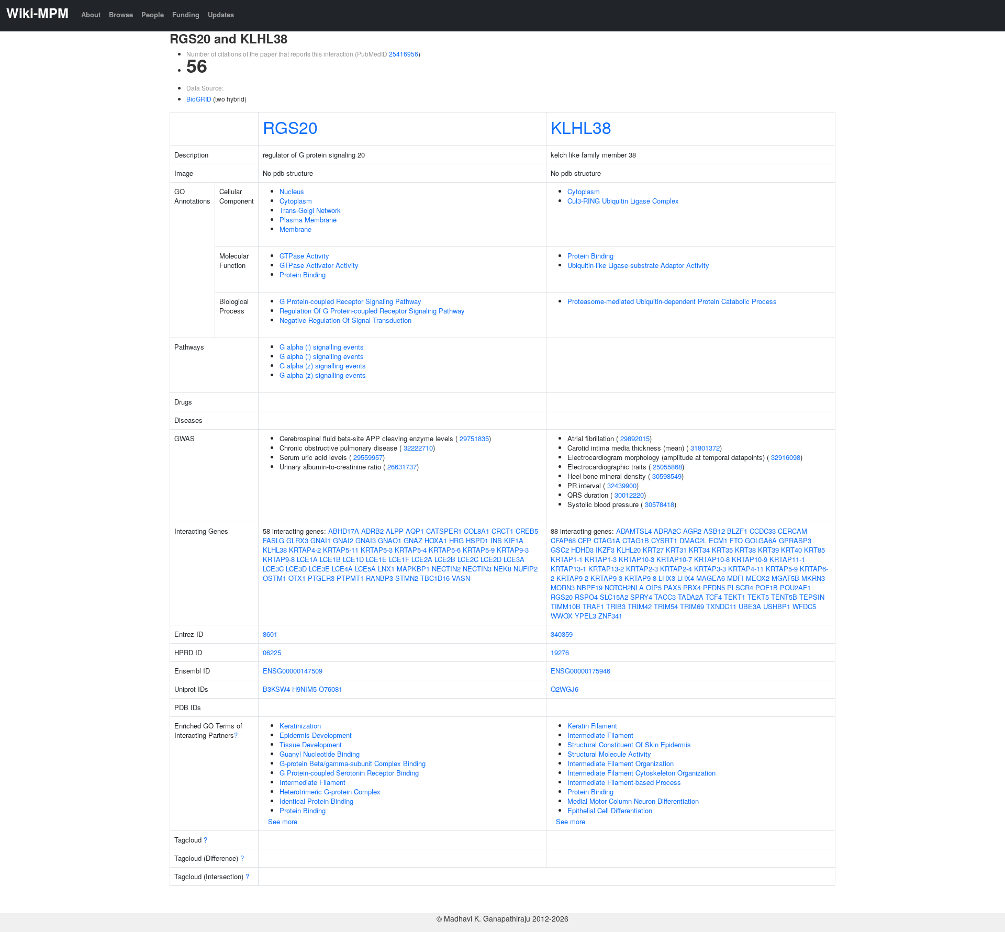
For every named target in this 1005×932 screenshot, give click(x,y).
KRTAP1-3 (601, 559)
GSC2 (560, 550)
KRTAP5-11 (341, 550)
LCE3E (319, 569)
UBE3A (750, 606)
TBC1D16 (435, 578)
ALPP (395, 531)
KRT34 (699, 550)
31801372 (705, 448)
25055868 (667, 466)
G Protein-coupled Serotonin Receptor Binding (349, 773)
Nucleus (292, 191)
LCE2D (491, 559)
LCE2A (421, 559)
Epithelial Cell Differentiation (609, 810)
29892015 (635, 438)
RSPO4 (586, 597)
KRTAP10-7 (674, 559)
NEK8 (502, 569)
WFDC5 (804, 606)
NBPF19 (589, 587)
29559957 (368, 457)
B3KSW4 (276, 689)
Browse (121, 14)
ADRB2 (372, 531)
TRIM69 (692, 606)
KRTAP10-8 (712, 559)
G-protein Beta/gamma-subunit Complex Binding (353, 763)
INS (496, 540)
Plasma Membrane (308, 219)
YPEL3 (585, 616)
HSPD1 (477, 540)
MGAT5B (785, 578)
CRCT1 (502, 531)
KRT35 (722, 550)
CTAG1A (607, 540)
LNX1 (386, 569)
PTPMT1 (350, 578)
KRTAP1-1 (567, 559)
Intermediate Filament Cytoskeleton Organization (641, 773)
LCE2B (444, 559)
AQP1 (415, 531)
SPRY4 (641, 597)
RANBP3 (379, 578)
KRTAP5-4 (411, 550)
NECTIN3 (477, 569)
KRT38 (745, 550)
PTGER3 (321, 578)
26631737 (402, 466)
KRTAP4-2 (305, 550)
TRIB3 (616, 606)
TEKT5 (758, 597)
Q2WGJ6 (564, 689)
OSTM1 (274, 578)
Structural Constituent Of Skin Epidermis (629, 744)
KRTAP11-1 (787, 559)
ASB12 (714, 531)
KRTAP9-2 (572, 578)
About (90, 14)
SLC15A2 (614, 597)
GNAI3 (365, 540)
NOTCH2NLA (624, 587)
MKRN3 (813, 578)
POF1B (766, 587)
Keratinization (300, 726)
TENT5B (784, 597)
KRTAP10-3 (636, 559)
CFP (584, 540)
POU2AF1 (795, 587)
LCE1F (399, 559)
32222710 (418, 448)
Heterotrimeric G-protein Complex (330, 791)
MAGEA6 (710, 578)
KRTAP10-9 (749, 559)
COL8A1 (476, 531)
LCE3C (273, 569)
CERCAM (792, 531)
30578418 (659, 504)
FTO (736, 540)
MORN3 (563, 587)
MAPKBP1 (413, 569)
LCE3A (514, 559)
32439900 (621, 485)
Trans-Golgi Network (310, 210)
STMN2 (406, 578)
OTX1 (297, 578)
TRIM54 (666, 606)
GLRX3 (297, 540)
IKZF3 (605, 550)
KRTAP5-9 (479, 550)
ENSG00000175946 (580, 671)
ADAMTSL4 (634, 531)
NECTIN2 (446, 569)
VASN (461, 578)
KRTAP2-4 (676, 569)
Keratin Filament (592, 726)
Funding (185, 14)
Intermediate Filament (312, 782)
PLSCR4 (740, 587)
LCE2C (467, 559)
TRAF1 (593, 606)
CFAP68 (563, 540)
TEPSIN (811, 597)
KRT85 (814, 550)
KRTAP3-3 (710, 569)
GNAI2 (343, 540)
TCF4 (714, 597)
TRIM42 (640, 606)
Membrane (295, 229)
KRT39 (768, 550)
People (152, 14)
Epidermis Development (316, 735)
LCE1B (330, 559)
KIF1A (513, 540)
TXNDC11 (721, 606)
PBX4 (692, 587)
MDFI (735, 578)
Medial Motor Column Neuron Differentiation (633, 801)
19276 (560, 652)
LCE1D (353, 559)
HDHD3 (582, 550)
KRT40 (791, 550)
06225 (272, 652)
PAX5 (672, 587)
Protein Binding (303, 274)
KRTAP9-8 (279, 559)
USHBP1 (776, 606)
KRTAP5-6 (445, 550)
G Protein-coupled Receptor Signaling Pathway (350, 301)
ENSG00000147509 (292, 671)
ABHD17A (343, 531)
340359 (562, 634)
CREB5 (527, 531)
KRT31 (676, 550)
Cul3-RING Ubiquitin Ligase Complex (623, 201)
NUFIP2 (525, 569)
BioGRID (198, 98)
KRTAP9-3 (513, 550)
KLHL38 (581, 127)
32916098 (785, 457)
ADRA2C (667, 531)
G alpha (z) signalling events (323, 365)
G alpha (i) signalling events (322, 347)
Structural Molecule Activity (609, 754)
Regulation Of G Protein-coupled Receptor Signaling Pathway (372, 311)
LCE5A (365, 569)
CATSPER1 (444, 531)
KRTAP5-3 (377, 550)
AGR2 (692, 531)
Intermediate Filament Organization (620, 763)
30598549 (667, 476)
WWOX (562, 616)
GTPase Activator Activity (319, 265)
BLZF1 (737, 531)
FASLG (273, 540)
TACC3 (665, 597)
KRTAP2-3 (642, 569)
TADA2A (691, 597)
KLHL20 (629, 550)
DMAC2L (693, 540)
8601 (270, 634)
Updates (221, 14)
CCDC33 (763, 531)
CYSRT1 (664, 540)
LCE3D (296, 569)
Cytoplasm (296, 201)
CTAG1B (635, 540)
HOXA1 (436, 540)
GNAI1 (320, 540)
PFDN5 (714, 587)
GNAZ (413, 540)
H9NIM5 (304, 689)
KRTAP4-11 (746, 569)
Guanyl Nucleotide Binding (320, 754)
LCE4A (342, 569)
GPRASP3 (795, 540)
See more (282, 821)
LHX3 (666, 578)
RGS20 (290, 127)
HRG (456, 540)
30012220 (629, 495)
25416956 (403, 53)
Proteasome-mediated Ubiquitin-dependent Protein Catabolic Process (672, 301)
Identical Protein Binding (316, 801)
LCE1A (307, 559)
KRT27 (653, 550)
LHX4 (685, 578)
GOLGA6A (761, 540)
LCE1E (376, 559)
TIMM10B (565, 606)
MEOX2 (757, 578)
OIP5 (654, 587)
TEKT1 (734, 597)
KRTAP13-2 (606, 569)
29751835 (474, 438)
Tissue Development (311, 744)
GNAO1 (389, 540)
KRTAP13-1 (568, 569)
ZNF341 (610, 616)
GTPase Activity (304, 256)
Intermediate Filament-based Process (624, 782)
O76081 (330, 689)
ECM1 (718, 540)
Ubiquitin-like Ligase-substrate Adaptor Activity (638, 265)
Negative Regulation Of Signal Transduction (345, 320)
